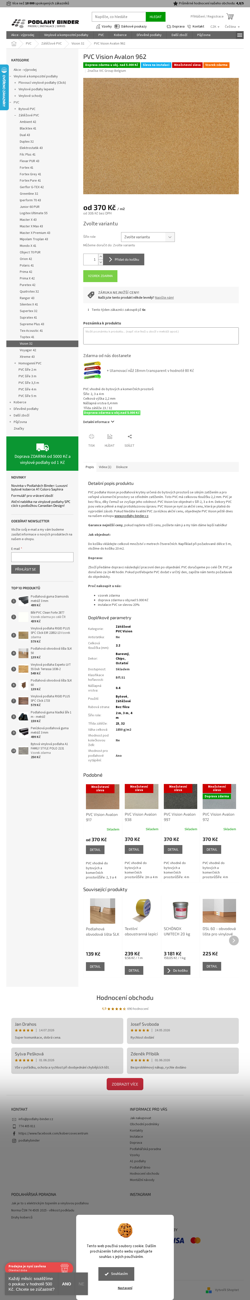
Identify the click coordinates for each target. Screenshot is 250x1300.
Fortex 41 (26, 167)
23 (117, 723)
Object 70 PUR (30, 252)
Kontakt (198, 26)
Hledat (156, 17)
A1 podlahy (138, 1161)
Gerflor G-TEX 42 (32, 187)
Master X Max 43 (31, 226)
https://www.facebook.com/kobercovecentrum (53, 1133)
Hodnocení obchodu (125, 997)
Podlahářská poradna (145, 1149)
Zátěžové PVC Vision (124, 629)
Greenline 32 (29, 193)
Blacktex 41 (28, 128)
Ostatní (122, 663)
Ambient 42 (28, 122)
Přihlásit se (25, 569)
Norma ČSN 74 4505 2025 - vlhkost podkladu (42, 1210)
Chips (120, 658)
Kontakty (136, 1130)
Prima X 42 (27, 278)
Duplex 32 (27, 141)
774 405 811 (27, 1126)
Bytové (121, 696)
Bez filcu (122, 707)
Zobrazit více (125, 1084)
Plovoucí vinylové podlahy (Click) (42, 82)
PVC (16, 102)
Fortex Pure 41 (30, 180)
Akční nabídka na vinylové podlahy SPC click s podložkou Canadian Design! (40, 503)
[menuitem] (22, 35)
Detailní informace (96, 422)
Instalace (136, 1136)
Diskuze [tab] (122, 467)
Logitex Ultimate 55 (34, 213)
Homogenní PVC (30, 363)
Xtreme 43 (27, 356)
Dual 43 (25, 135)
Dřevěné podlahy (26, 408)
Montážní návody (142, 1180)
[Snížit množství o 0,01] (100, 262)
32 (123, 723)
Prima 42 (26, 271)
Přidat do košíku (127, 259)
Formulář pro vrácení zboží (32, 495)
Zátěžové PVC (29, 115)
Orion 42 (26, 259)
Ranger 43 (27, 298)
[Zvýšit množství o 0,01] (100, 256)
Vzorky (107, 26)
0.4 (118, 688)
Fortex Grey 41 (30, 174)
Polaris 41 (27, 265)
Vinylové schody (30, 95)
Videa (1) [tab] (105, 467)
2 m (118, 713)
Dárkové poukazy (134, 26)
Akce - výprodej (25, 69)
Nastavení (125, 1288)
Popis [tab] (90, 467)
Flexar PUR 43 (29, 161)
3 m (125, 713)
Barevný (122, 654)
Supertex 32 (28, 311)
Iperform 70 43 (30, 200)
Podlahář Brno (140, 1167)
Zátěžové (123, 701)
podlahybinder (29, 1140)
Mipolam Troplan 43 (34, 239)
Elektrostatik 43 (31, 148)
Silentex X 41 (29, 304)
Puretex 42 (27, 285)
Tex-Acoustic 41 (31, 330)
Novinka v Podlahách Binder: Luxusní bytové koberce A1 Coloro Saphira (39, 487)
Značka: (106, 70)
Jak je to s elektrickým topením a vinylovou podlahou (50, 1203)
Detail (95, 850)
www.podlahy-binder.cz (131, 516)
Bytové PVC (27, 109)
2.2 (118, 645)
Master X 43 (28, 219)
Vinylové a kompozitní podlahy (36, 76)
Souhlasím (119, 1273)
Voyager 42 (28, 350)
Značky (19, 428)
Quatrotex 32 (29, 291)
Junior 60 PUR (30, 206)
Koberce (20, 402)
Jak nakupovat (140, 1118)
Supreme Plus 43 (32, 324)
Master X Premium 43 (35, 232)
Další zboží (21, 415)
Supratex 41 (28, 317)
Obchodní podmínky (144, 1124)
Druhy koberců (21, 1217)
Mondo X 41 (28, 245)
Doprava (178, 26)
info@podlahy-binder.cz (36, 1119)
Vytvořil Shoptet (227, 1290)
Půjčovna (20, 422)
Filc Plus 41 (28, 154)
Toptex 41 (27, 337)
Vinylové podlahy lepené (36, 89)
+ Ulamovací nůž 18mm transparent (150, 370)
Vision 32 (26, 343)
